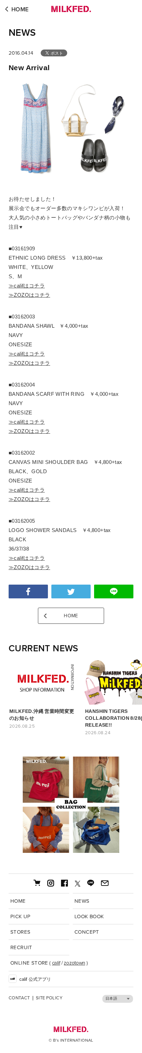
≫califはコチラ (27, 286)
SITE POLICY (49, 998)
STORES (20, 932)
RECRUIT (21, 947)
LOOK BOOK (89, 916)
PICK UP (20, 916)
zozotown (74, 963)
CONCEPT (86, 932)
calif (56, 963)
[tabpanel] (71, 805)
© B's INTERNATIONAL (71, 1040)
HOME (20, 9)
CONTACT (19, 998)
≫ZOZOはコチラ (29, 295)
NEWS (22, 33)
